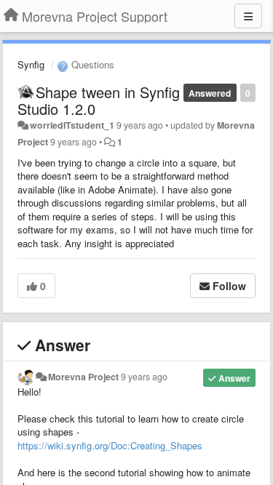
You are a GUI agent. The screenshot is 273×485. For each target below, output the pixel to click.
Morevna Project (83, 376)
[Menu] (248, 16)
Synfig (30, 64)
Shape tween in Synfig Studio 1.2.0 (98, 100)
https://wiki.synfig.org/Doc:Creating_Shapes (109, 445)
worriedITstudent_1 (72, 125)
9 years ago (144, 376)
